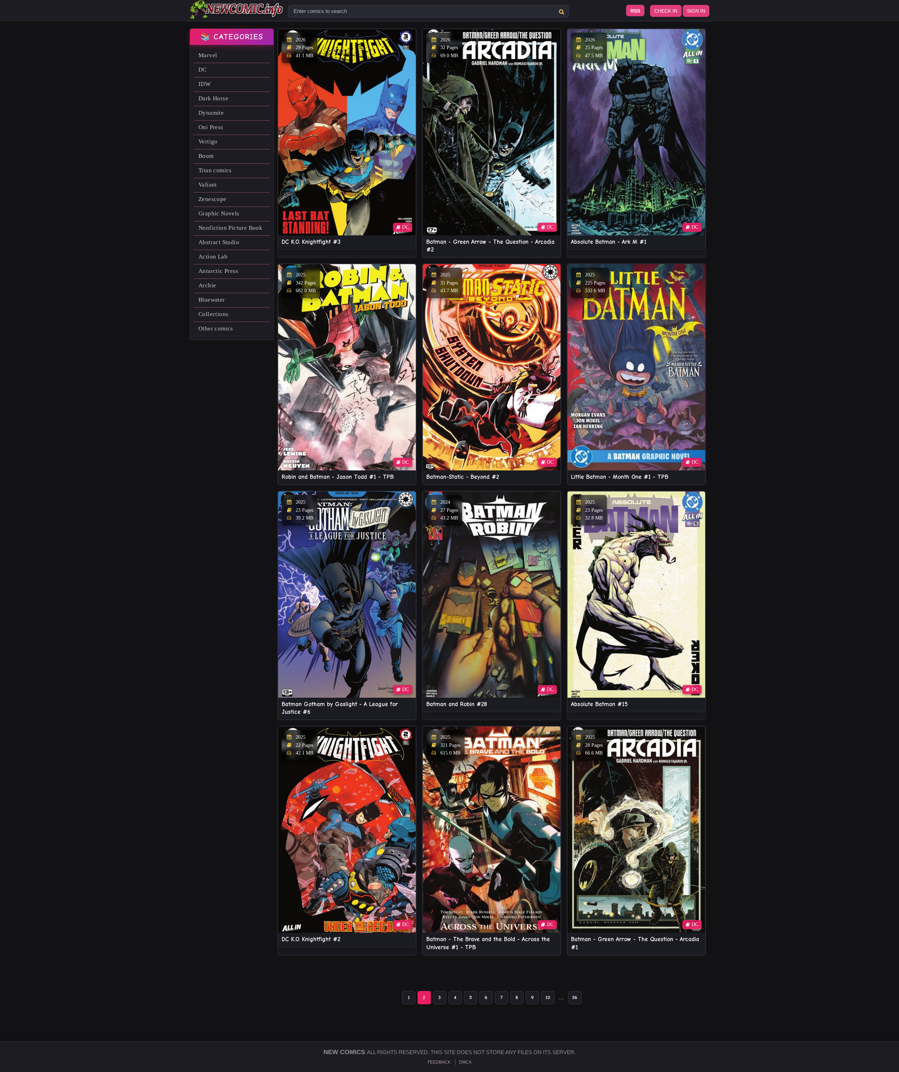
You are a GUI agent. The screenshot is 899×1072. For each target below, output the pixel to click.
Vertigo (208, 141)
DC (202, 69)
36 (574, 997)
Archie (207, 285)
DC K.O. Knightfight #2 (311, 939)
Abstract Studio (218, 242)
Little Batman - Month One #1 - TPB (619, 477)
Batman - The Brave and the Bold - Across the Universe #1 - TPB (488, 943)
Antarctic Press (218, 271)
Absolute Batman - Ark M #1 (609, 242)
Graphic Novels (218, 213)
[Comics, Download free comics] (237, 14)
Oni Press (210, 127)
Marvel (207, 55)
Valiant (207, 184)
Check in (665, 11)
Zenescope (212, 199)
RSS (635, 11)
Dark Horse (213, 98)
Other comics (215, 328)
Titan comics (215, 170)
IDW (204, 84)
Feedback (439, 1062)
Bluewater (211, 299)
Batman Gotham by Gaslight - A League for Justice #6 (340, 708)
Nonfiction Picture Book (230, 228)
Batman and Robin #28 (456, 704)
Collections (213, 314)
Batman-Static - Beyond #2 (462, 477)
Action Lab (213, 256)
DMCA (465, 1062)
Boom (206, 156)
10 (547, 997)
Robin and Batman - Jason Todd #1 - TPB (338, 477)
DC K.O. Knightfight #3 (311, 242)
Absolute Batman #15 (599, 704)
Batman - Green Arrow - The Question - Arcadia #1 (635, 943)
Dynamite (211, 112)
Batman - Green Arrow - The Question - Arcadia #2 (490, 246)
